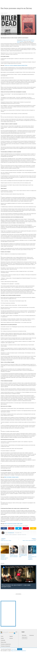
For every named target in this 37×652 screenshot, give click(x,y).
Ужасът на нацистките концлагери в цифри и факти (13, 523)
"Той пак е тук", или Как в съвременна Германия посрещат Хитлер (15, 65)
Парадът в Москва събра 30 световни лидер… (29, 540)
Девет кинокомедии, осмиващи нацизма (11, 477)
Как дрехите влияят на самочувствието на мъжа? (23, 555)
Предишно (3, 538)
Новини (2, 638)
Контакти (11, 638)
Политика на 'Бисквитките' (5, 646)
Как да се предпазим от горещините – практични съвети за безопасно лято (4, 557)
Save (26, 527)
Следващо (34, 538)
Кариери (11, 636)
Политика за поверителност (21, 650)
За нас (2, 636)
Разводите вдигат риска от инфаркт (6, 540)
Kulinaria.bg (31, 635)
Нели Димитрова (11, 532)
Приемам (20, 649)
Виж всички (25, 637)
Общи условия (13, 650)
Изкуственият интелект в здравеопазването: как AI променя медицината (32, 557)
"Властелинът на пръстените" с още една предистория (15, 585)
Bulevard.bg (24, 635)
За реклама (3, 640)
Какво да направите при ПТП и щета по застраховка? (14, 555)
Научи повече (14, 649)
